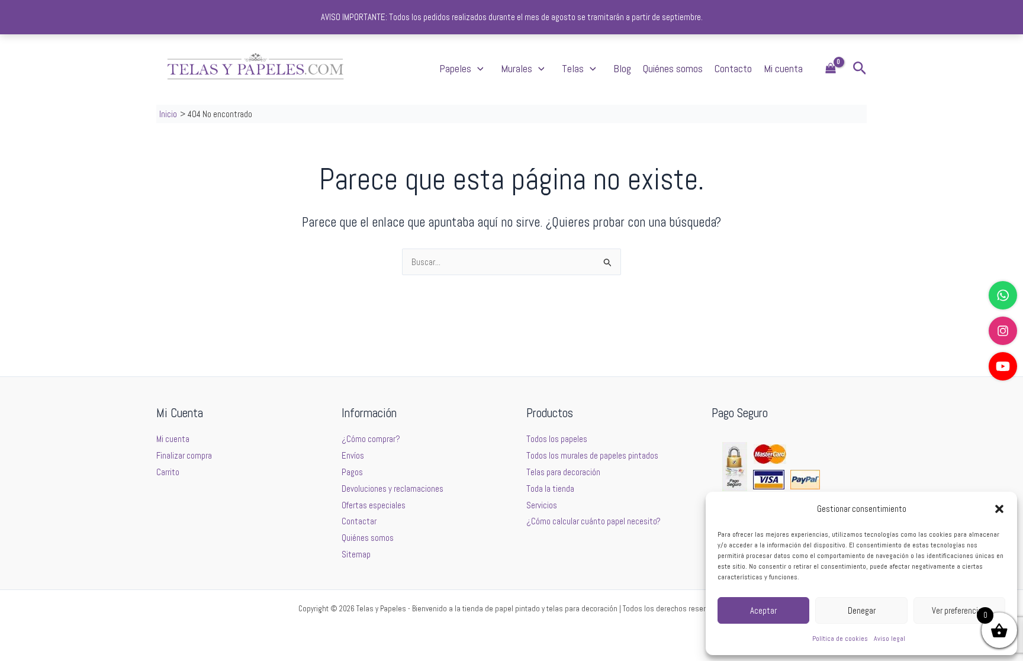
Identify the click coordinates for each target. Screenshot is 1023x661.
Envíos (353, 455)
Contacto (733, 68)
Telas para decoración (563, 472)
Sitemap (356, 554)
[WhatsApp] (1003, 295)
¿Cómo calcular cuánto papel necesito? (593, 521)
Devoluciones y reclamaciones (392, 488)
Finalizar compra (184, 455)
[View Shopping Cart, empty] (831, 69)
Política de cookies (840, 638)
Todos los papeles (556, 438)
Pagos (352, 472)
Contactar (359, 521)
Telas (573, 68)
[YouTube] (1003, 366)
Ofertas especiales (374, 505)
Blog (622, 68)
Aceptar (763, 610)
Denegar (862, 610)
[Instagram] (1003, 331)
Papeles (455, 68)
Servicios (541, 505)
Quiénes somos (673, 68)
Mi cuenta (783, 68)
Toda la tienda (550, 488)
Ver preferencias (959, 610)
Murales (516, 68)
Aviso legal (889, 638)
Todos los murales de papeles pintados (592, 455)
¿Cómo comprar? (371, 438)
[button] (999, 509)
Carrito (167, 472)
